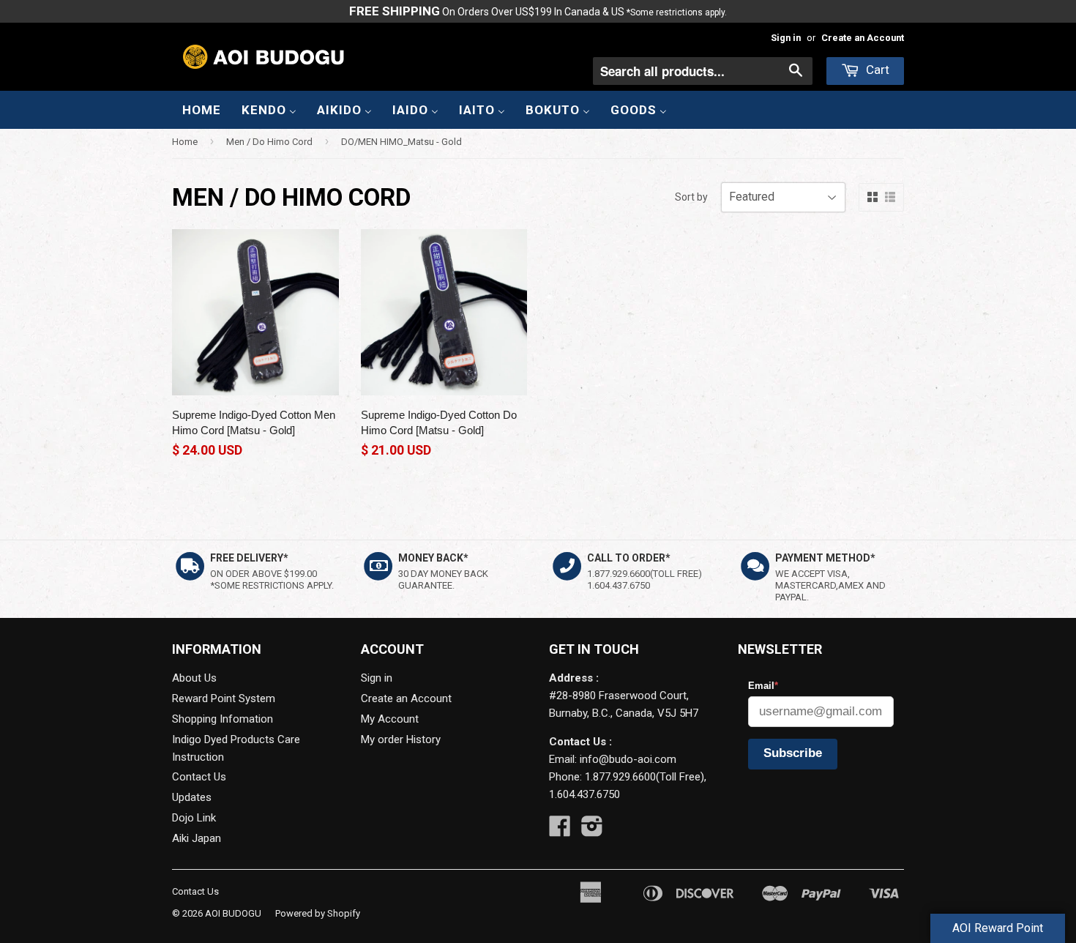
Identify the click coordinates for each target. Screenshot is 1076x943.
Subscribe (792, 753)
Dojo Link (194, 817)
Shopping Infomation (222, 719)
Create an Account (862, 37)
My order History (401, 739)
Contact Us (199, 776)
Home (185, 141)
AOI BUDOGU (233, 913)
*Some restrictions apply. (677, 12)
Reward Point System (223, 698)
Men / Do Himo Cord (269, 141)
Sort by (691, 197)
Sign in (786, 37)
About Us (194, 678)
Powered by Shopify (317, 913)
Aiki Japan (196, 838)
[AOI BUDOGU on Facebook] (560, 831)
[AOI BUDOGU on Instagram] (592, 831)
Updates (192, 797)
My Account (390, 719)
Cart (876, 69)
